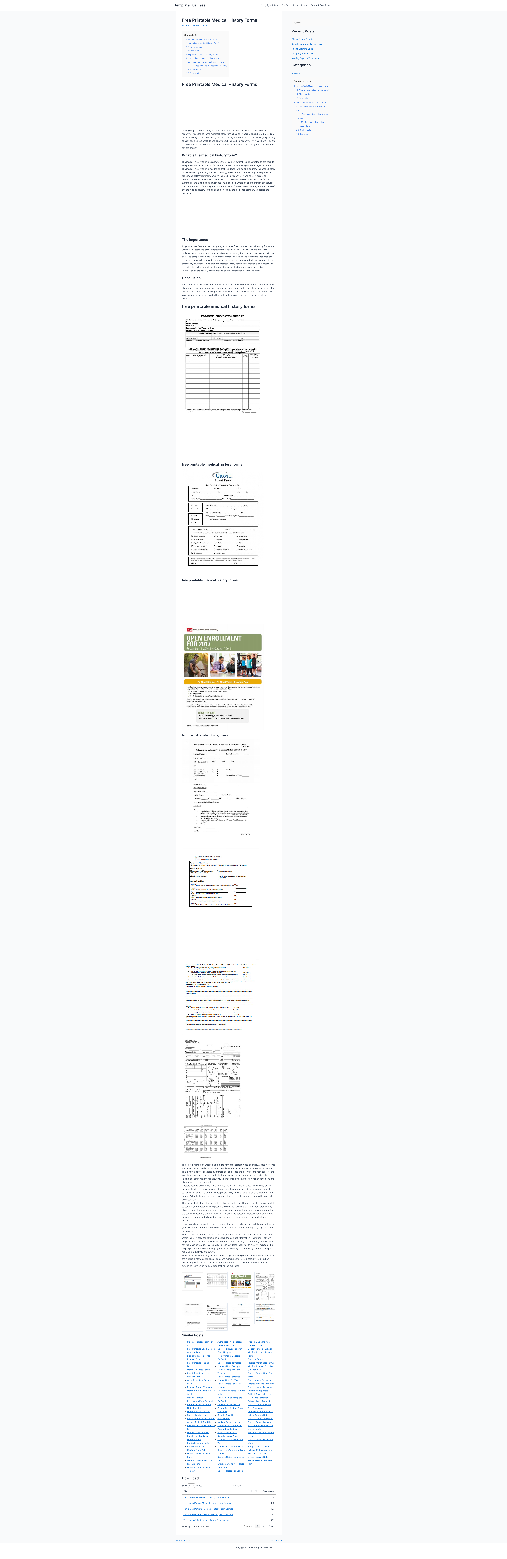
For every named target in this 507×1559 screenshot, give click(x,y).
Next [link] (271, 1526)
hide (198, 35)
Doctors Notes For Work (260, 1387)
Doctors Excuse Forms (198, 1411)
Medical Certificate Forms (261, 1362)
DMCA (285, 5)
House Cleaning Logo (302, 48)
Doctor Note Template (228, 1376)
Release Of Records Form (260, 1450)
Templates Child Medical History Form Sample (206, 1520)
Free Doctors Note (196, 1446)
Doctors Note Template (229, 1362)
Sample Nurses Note (227, 1436)
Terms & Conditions (321, 5)
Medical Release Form (198, 1432)
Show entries (192, 1485)
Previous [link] (247, 1526)
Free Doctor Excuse (227, 1432)
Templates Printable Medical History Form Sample (208, 1514)
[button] (251, 1491)
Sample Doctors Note (258, 1446)
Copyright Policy (269, 5)
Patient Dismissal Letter (259, 1394)
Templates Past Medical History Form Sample (206, 1497)
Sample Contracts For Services (307, 44)
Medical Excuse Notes (228, 1422)
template (296, 73)
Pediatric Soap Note (258, 1390)
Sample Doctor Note (197, 1415)
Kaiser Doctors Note (258, 1415)
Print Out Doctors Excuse (260, 1411)
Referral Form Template (259, 1401)
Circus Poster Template (303, 39)
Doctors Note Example (228, 1366)
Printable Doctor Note (198, 1443)
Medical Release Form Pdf (261, 1383)
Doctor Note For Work (228, 1380)
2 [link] (263, 1526)
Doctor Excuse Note (258, 1457)
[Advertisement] (204, 108)
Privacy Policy (300, 5)
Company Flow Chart (302, 53)
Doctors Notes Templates (260, 1418)
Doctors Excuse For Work (230, 1446)
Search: (237, 1485)
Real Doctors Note (257, 1453)
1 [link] (257, 1526)
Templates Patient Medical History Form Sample (207, 1503)
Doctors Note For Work (259, 1380)
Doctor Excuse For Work (260, 1422)
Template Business (189, 5)
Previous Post (184, 1540)
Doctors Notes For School (230, 1470)
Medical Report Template (199, 1387)
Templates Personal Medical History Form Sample (208, 1509)
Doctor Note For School (260, 1348)
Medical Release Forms (228, 1404)
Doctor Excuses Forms (198, 1369)
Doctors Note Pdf (196, 1450)
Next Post (275, 1540)
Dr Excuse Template (258, 1397)
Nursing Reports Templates (305, 58)
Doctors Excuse (256, 1359)
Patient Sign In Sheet (227, 1429)
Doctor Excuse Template (229, 1425)
